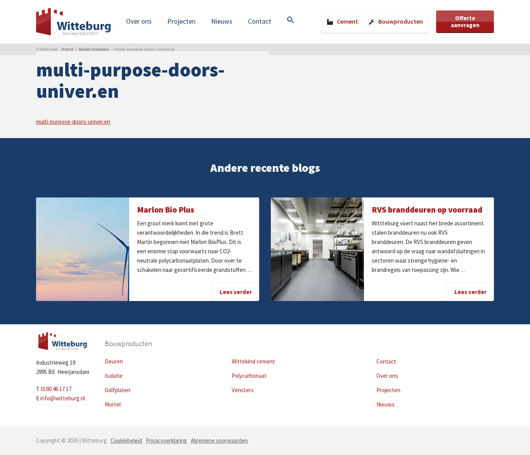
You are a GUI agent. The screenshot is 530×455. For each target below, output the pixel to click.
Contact (259, 21)
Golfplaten (117, 390)
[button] (290, 20)
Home (67, 49)
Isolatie (114, 375)
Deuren (114, 361)
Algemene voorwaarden (219, 440)
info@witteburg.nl (62, 398)
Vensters (243, 390)
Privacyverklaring (166, 440)
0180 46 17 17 (56, 389)
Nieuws (221, 21)
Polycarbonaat (249, 375)
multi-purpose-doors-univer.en (73, 121)
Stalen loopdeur (93, 49)
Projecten (181, 21)
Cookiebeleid (126, 440)
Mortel (113, 404)
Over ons (139, 21)
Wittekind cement (253, 361)
